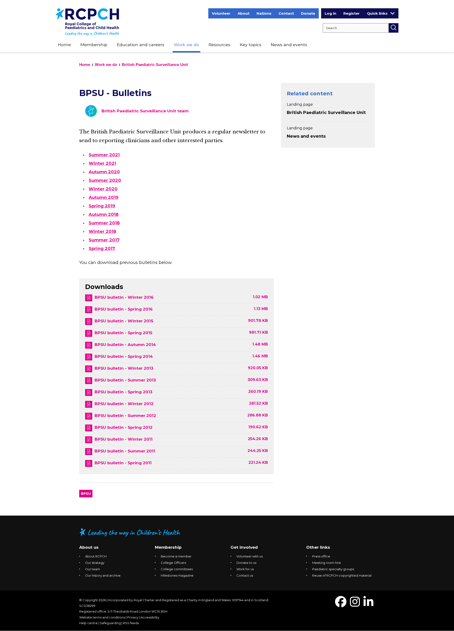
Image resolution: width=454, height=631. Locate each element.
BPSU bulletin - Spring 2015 (123, 332)
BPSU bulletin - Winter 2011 (124, 439)
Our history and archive (103, 575)
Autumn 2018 (103, 214)
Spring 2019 (102, 206)
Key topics (250, 44)
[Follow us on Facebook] (340, 604)
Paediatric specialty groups (333, 569)
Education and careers (140, 44)
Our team (92, 569)
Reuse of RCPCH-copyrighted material (341, 575)
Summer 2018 (104, 223)
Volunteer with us (249, 556)
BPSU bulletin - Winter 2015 (124, 321)
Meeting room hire (326, 563)
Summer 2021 (104, 155)
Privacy (132, 617)
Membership (93, 44)
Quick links (377, 13)
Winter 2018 (102, 231)
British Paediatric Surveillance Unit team (144, 111)
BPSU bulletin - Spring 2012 (124, 427)
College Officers (173, 563)
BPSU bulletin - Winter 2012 (124, 403)
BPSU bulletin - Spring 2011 (123, 462)
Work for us (245, 569)
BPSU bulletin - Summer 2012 (125, 415)
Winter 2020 (103, 189)
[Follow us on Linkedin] (368, 604)
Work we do (186, 44)
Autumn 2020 (104, 172)
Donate (308, 13)
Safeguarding (110, 623)
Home (64, 44)
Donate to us (246, 563)
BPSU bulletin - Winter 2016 (124, 297)
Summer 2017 (104, 240)
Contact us (244, 575)
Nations (264, 13)
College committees (177, 569)
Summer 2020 (105, 180)
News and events (289, 44)
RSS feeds (131, 623)
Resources (219, 44)
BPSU (86, 493)
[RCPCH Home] (87, 21)
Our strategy (94, 563)
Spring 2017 (102, 248)
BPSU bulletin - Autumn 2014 (125, 344)
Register (351, 13)
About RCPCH (96, 556)
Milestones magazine (177, 575)
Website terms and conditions (102, 617)
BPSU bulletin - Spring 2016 (124, 309)
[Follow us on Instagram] (355, 604)
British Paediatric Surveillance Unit (155, 64)
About (243, 13)
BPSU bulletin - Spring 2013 (123, 392)
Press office (321, 556)
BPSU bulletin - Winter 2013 (124, 368)
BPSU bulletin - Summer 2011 (125, 451)
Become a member (176, 556)
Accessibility (149, 617)
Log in (330, 13)
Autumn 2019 (103, 197)
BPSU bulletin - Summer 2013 (125, 380)
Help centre (88, 623)
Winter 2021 (102, 163)
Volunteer (221, 13)
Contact (286, 13)
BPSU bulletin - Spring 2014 (124, 356)
